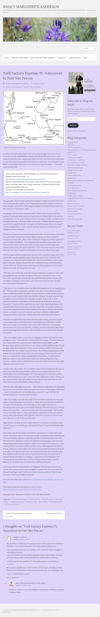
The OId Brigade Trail (75, 214)
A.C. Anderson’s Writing (76, 163)
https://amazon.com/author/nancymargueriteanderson (25, 179)
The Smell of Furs (55, 513)
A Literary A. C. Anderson (76, 160)
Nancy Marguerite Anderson (18, 83)
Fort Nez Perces (34, 499)
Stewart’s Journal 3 (74, 247)
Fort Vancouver (47, 499)
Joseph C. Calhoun (20, 537)
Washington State (55, 502)
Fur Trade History (74, 188)
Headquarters (72, 193)
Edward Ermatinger (20, 499)
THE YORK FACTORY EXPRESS (42, 58)
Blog (85, 58)
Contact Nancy (75, 58)
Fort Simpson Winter (75, 241)
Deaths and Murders (74, 175)
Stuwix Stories (72, 211)
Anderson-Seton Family (75, 168)
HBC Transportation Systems (77, 191)
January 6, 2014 (39, 83)
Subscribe (73, 125)
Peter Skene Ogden (74, 230)
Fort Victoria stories (74, 185)
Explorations (72, 178)
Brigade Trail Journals (75, 170)
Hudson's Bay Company (32, 87)
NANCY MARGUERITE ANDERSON (31, 6)
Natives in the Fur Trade (76, 206)
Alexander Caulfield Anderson (78, 165)
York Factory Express (11, 505)
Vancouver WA (31, 502)
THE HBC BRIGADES (19, 58)
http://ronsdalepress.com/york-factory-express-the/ (22, 490)
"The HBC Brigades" (74, 147)
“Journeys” (62, 58)
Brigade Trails (72, 173)
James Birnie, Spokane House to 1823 (17, 515)
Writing (70, 216)
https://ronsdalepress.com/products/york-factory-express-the (27, 192)
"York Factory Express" (14, 87)
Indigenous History (17, 502)
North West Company (75, 209)
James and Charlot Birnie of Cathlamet (80, 198)
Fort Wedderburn (73, 236)
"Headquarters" (73, 142)
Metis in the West (73, 204)
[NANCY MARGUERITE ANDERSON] (50, 28)
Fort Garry (71, 252)
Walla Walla (43, 502)
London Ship (72, 201)
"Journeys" (71, 145)
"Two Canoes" (72, 155)
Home (6, 58)
